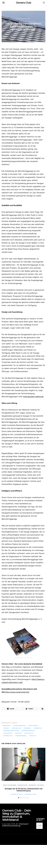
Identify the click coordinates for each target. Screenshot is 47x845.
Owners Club (23, 2)
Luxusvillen (29, 733)
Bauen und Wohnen (23, 18)
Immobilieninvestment (11, 730)
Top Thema (40, 785)
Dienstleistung (22, 785)
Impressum (23, 824)
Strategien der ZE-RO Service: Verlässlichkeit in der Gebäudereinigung (23, 790)
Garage (6, 728)
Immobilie (27, 728)
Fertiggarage (33, 725)
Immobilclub (17, 728)
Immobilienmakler (29, 730)
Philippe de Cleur (17, 794)
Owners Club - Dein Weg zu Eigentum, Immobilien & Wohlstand (16, 815)
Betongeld (6, 725)
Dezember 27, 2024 (30, 794)
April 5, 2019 (18, 34)
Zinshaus (33, 735)
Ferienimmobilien (20, 725)
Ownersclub (8, 735)
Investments (8, 733)
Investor (19, 733)
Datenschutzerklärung (11, 826)
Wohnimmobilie (21, 735)
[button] (18, 797)
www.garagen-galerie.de (33, 396)
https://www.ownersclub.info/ (17, 692)
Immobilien (38, 728)
